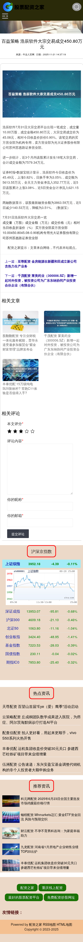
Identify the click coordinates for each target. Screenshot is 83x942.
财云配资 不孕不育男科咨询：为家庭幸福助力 (50, 833)
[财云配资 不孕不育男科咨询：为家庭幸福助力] (11, 833)
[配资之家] (24, 6)
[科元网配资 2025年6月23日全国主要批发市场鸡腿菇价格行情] (11, 801)
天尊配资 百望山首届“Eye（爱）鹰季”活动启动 (40, 706)
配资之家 (27, 887)
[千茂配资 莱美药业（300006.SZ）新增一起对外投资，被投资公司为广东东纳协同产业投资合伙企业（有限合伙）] (62, 321)
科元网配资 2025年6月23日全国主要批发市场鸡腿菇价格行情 (50, 800)
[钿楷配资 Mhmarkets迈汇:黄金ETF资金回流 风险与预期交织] (11, 817)
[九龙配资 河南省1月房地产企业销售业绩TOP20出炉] (11, 849)
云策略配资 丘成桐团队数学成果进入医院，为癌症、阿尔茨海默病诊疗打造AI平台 (41, 719)
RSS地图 (49, 924)
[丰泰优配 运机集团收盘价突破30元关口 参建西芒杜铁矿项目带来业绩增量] (11, 865)
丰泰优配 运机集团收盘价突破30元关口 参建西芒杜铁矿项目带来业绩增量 (40, 751)
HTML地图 (64, 924)
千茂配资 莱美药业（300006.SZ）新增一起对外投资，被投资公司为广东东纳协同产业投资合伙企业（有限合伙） (41, 280)
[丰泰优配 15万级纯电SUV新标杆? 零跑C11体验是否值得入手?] (21, 369)
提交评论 (18, 534)
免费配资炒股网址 (61, 897)
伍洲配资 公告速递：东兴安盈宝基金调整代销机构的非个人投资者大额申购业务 (41, 767)
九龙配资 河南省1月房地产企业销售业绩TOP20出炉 (49, 849)
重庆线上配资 (52, 887)
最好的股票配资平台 (23, 897)
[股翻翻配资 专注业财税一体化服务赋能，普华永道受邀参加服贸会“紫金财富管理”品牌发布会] (21, 321)
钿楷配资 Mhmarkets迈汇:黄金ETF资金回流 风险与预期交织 (51, 816)
